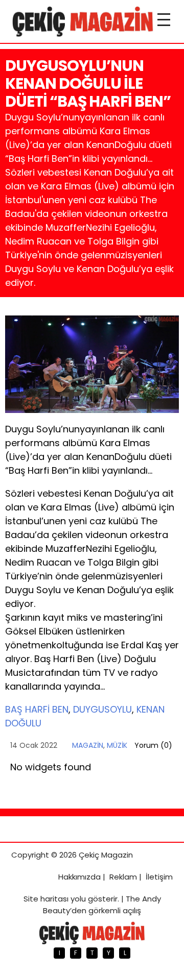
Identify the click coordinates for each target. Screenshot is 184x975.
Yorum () (153, 745)
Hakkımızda (79, 876)
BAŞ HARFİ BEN (36, 709)
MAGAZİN (87, 745)
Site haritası (46, 898)
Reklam (123, 876)
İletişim (159, 876)
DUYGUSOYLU (102, 709)
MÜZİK (117, 745)
